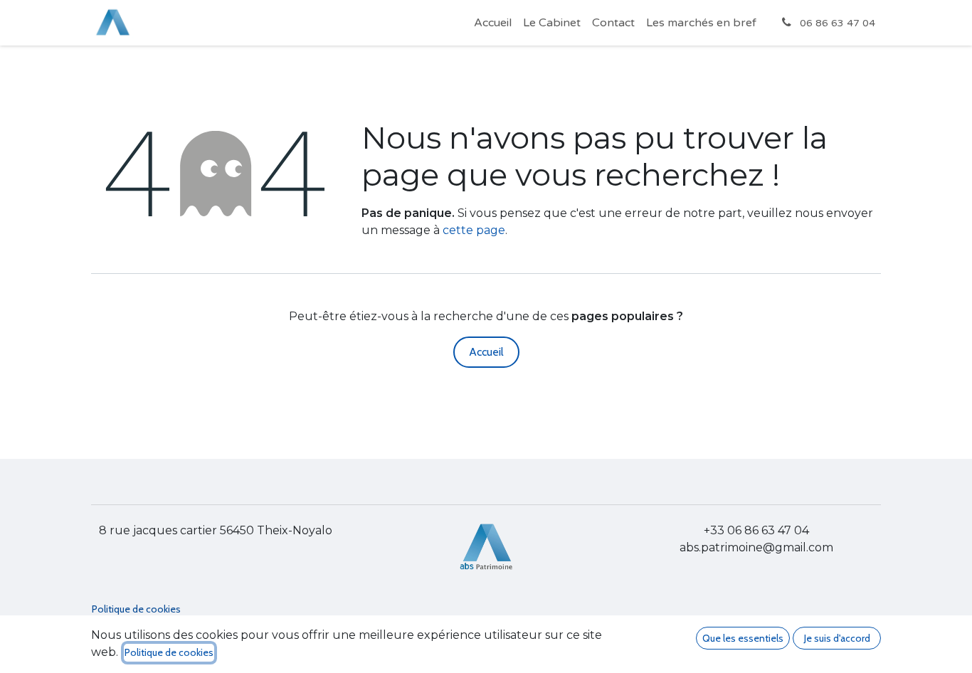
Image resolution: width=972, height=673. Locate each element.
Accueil (486, 352)
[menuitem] (492, 23)
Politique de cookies (136, 609)
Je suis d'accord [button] (837, 638)
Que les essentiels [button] (742, 638)
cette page (474, 230)
